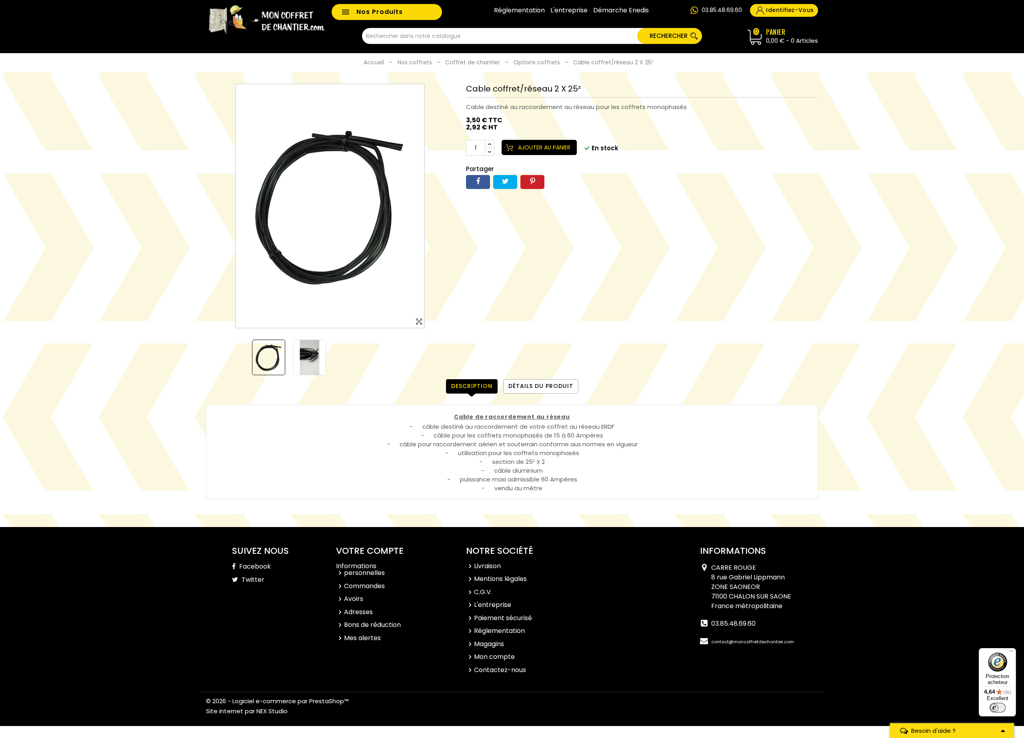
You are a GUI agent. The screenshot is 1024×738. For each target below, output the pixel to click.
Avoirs (353, 598)
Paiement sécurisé (503, 618)
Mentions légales (500, 578)
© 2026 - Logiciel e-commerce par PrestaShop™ (277, 701)
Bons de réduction (372, 624)
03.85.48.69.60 (722, 10)
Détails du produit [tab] (540, 386)
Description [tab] (471, 386)
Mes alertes (362, 638)
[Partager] (478, 182)
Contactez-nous (500, 669)
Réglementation (519, 10)
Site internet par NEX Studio (247, 711)
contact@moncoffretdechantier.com (752, 642)
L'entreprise (569, 10)
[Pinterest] (532, 182)
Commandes (364, 586)
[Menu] (1011, 653)
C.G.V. (483, 592)
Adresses (358, 612)
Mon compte (494, 656)
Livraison (487, 566)
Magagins (489, 643)
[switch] (998, 707)
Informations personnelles (360, 569)
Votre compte (370, 551)
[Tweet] (505, 182)
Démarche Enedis (621, 10)
